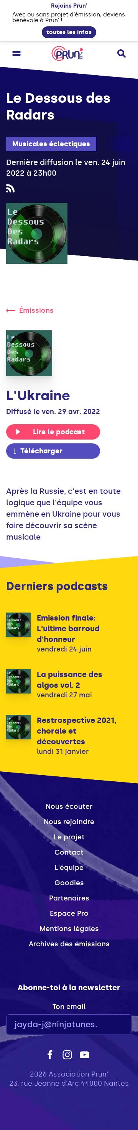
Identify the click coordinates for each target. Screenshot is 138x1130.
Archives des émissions (69, 944)
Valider (105, 1024)
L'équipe (69, 867)
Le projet (69, 837)
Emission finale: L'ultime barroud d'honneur (68, 628)
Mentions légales (69, 929)
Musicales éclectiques (51, 144)
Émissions (36, 310)
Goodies (69, 883)
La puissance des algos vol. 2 (69, 680)
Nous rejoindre (69, 822)
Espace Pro (69, 913)
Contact (69, 852)
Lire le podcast (59, 432)
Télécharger (41, 451)
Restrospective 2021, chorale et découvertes (76, 731)
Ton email (69, 1006)
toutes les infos (69, 32)
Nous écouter (69, 806)
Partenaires (69, 898)
